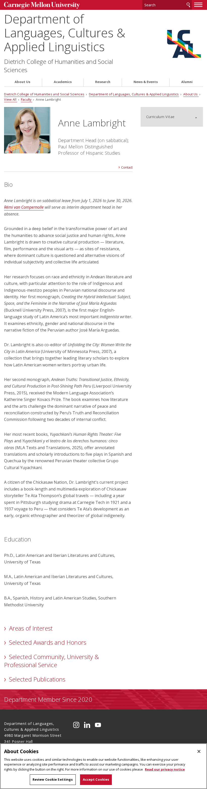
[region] (103, 766)
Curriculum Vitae (160, 116)
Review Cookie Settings (53, 779)
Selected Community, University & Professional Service (51, 660)
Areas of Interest (31, 628)
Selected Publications (37, 679)
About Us (22, 82)
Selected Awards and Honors (47, 642)
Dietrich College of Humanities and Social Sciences (58, 66)
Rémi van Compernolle (24, 207)
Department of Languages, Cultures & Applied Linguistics (64, 33)
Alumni (187, 82)
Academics (63, 82)
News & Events (146, 82)
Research (102, 82)
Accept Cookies (96, 779)
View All (10, 99)
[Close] (198, 751)
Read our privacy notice (165, 769)
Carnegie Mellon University (42, 5)
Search (188, 5)
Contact (127, 167)
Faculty (27, 99)
